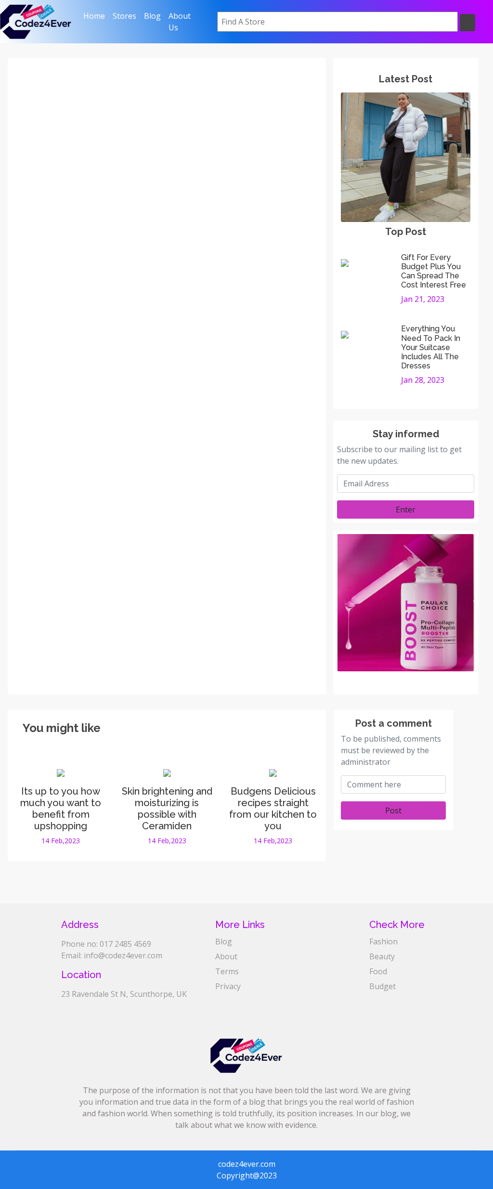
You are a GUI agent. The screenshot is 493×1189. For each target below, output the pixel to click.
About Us (180, 22)
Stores (124, 16)
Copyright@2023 (247, 1175)
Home (96, 15)
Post (393, 810)
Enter (405, 509)
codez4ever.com (246, 1164)
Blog (152, 16)
